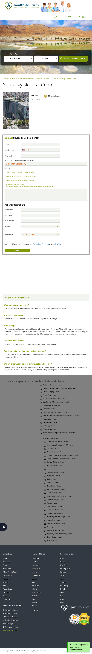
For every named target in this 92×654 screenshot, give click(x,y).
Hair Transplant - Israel (54, 465)
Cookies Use (56, 244)
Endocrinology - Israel (54, 506)
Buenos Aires (36, 569)
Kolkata (34, 589)
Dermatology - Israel (54, 452)
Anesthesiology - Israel (55, 493)
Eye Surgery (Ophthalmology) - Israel (56, 402)
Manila (34, 599)
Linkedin (37, 610)
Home (5, 558)
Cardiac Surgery (11, 613)
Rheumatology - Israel (54, 537)
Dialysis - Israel (52, 503)
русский (63, 17)
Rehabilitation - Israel (54, 486)
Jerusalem (35, 586)
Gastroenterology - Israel (51, 405)
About (5, 596)
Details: (7, 168)
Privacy (5, 586)
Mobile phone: (10, 150)
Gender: (7, 226)
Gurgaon (35, 579)
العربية (55, 17)
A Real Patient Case (10, 572)
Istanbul (34, 582)
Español (77, 17)
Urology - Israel (52, 540)
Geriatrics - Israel (49, 409)
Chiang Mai (36, 575)
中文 (69, 17)
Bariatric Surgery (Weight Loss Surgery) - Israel (59, 388)
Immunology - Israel (53, 520)
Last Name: (9, 215)
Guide (5, 565)
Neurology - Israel (53, 527)
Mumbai (63, 562)
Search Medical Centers (74, 59)
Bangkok (35, 562)
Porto (62, 596)
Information (7, 579)
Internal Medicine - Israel (55, 472)
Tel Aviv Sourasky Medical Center (64, 79)
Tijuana (63, 582)
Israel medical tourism (26, 79)
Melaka (62, 558)
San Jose (63, 572)
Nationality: (9, 234)
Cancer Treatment (11, 610)
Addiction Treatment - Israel (52, 385)
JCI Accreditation (54, 96)
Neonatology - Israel (50, 419)
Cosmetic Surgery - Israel (55, 499)
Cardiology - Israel (53, 448)
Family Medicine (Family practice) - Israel (61, 459)
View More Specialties (10, 630)
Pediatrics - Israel (53, 482)
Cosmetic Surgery (11, 617)
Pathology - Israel (49, 426)
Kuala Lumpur (36, 592)
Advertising (7, 562)
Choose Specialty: (10, 54)
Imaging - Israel (52, 469)
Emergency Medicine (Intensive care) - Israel (62, 455)
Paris (62, 603)
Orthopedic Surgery (12, 627)
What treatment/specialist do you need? (19, 160)
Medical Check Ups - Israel (56, 523)
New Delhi (64, 565)
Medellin (35, 603)
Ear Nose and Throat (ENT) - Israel (55, 398)
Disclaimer (6, 592)
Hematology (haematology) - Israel (58, 517)
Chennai (34, 572)
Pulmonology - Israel (50, 429)
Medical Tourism (9, 79)
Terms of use (7, 589)
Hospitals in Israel (43, 79)
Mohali (62, 589)
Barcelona (35, 565)
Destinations (7, 575)
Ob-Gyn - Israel (52, 479)
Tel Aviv (63, 579)
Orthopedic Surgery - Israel (56, 530)
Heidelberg (64, 586)
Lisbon (62, 599)
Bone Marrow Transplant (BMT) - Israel (60, 445)
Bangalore (35, 558)
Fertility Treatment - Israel (56, 510)
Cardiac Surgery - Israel (51, 392)
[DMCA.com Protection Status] (84, 619)
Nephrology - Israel (53, 476)
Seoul (62, 575)
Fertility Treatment (11, 620)
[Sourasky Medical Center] (18, 110)
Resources (6, 582)
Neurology (9, 624)
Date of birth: (9, 221)
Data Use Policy (43, 244)
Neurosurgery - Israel (50, 422)
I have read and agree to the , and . (36, 244)
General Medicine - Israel (55, 462)
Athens (62, 592)
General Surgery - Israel (55, 513)
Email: (7, 145)
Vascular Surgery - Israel (51, 438)
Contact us (7, 599)
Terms (35, 244)
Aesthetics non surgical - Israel (57, 442)
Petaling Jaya (65, 569)
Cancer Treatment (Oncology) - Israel (59, 496)
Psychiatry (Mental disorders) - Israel (59, 534)
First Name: (9, 210)
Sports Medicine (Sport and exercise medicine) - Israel (59, 434)
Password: (8, 156)
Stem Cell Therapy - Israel (56, 489)
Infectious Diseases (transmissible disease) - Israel (61, 415)
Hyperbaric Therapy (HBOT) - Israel (55, 412)
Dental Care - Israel (49, 395)
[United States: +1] (23, 150)
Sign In (86, 17)
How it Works (7, 569)
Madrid (34, 596)
